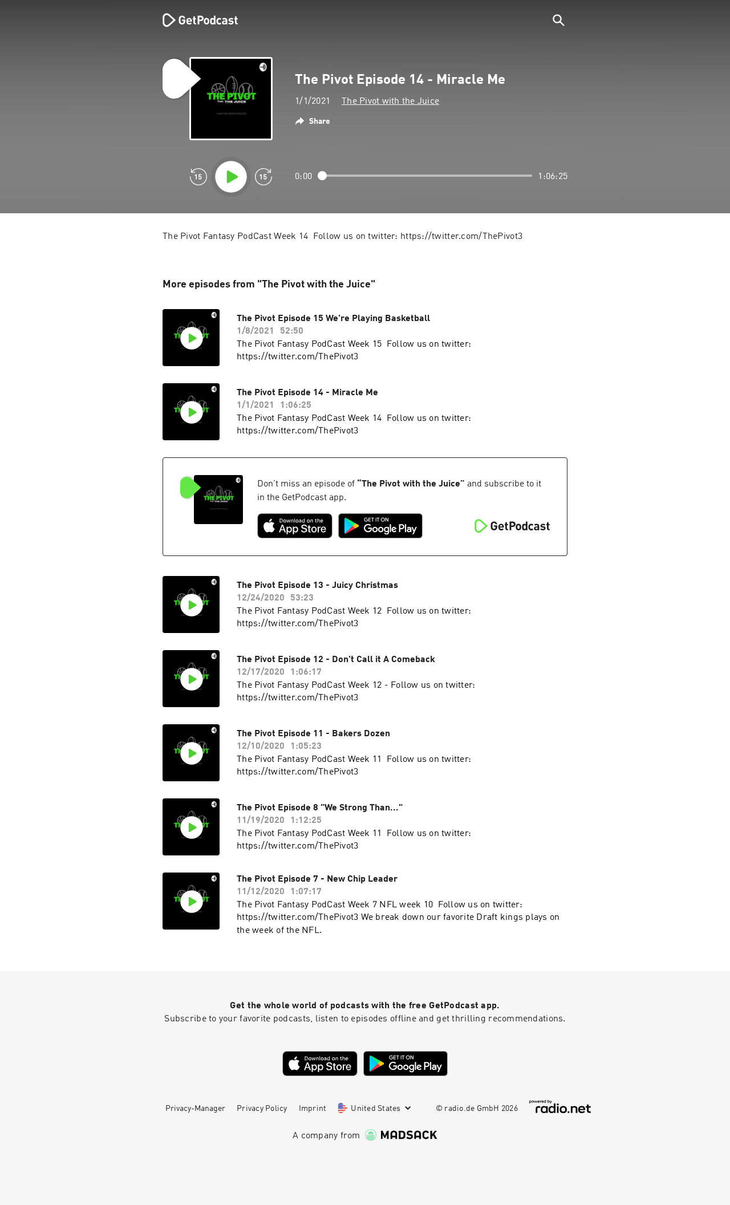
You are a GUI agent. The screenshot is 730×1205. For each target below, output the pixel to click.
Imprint (313, 1109)
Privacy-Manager (195, 1109)
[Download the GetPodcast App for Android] (380, 525)
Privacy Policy (262, 1109)
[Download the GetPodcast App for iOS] (294, 525)
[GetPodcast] (193, 20)
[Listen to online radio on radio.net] (560, 1106)
